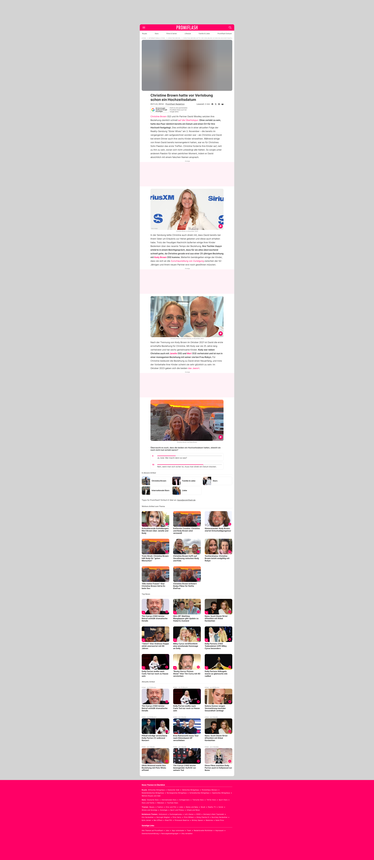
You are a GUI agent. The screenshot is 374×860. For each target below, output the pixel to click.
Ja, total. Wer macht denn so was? (172, 458)
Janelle (173, 353)
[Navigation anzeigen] (144, 27)
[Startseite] (187, 27)
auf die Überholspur (188, 120)
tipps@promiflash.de (186, 500)
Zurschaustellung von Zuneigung (187, 261)
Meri (189, 353)
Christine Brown (158, 116)
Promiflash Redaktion (175, 104)
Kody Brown (160, 257)
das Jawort (193, 368)
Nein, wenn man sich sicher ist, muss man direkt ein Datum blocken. (187, 467)
